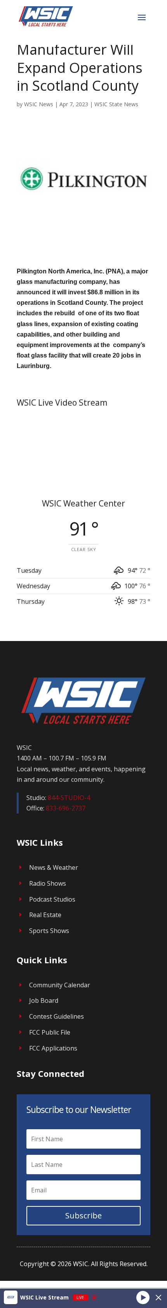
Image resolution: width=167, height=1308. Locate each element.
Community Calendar (59, 985)
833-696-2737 (65, 808)
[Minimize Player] (158, 1297)
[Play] (142, 1297)
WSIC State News (116, 104)
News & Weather (53, 867)
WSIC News (38, 104)
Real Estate (45, 915)
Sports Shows (49, 930)
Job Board (43, 1000)
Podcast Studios (52, 899)
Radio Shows (47, 883)
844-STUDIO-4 (69, 797)
